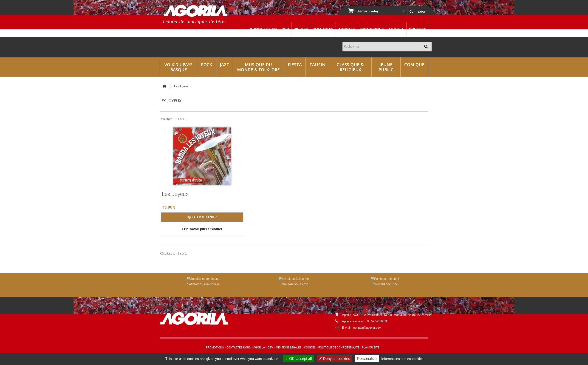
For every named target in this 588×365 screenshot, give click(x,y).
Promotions (371, 29)
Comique (414, 64)
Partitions (323, 29)
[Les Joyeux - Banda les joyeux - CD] (202, 156)
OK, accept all (300, 359)
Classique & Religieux (350, 67)
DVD (285, 29)
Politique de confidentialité (338, 347)
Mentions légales (288, 347)
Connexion (417, 11)
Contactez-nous (238, 347)
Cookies (310, 347)
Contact (417, 29)
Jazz (224, 64)
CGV (270, 347)
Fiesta (295, 64)
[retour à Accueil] (164, 86)
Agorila (396, 29)
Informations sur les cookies (402, 359)
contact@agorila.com (367, 327)
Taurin (317, 64)
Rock (206, 64)
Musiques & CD (263, 29)
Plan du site (370, 347)
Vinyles (301, 29)
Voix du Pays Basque (178, 67)
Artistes (346, 29)
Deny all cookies (336, 359)
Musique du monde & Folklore (258, 67)
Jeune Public (386, 67)
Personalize (367, 359)
